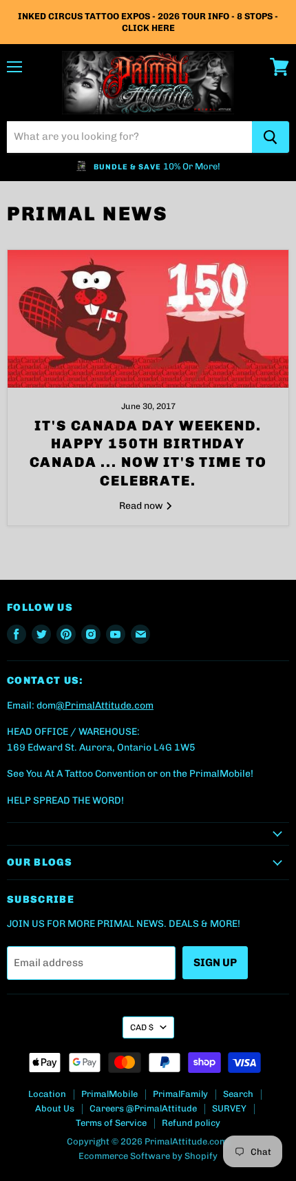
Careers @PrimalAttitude (143, 1108)
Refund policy (191, 1123)
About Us (54, 1108)
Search (238, 1094)
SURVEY (229, 1108)
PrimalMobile (109, 1094)
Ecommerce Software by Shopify (148, 1156)
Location (47, 1094)
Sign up (215, 962)
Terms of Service (111, 1123)
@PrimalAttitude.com (105, 705)
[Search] (270, 137)
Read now (142, 506)
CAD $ (142, 1027)
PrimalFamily (180, 1094)
